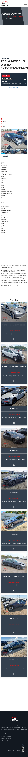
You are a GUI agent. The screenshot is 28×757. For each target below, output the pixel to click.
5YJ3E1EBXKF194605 (14, 540)
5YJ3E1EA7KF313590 (14, 456)
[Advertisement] (14, 40)
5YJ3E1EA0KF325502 (14, 498)
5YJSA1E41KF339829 (14, 414)
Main (4, 16)
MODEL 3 (21, 16)
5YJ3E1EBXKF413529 (14, 665)
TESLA (14, 16)
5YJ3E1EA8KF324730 (14, 582)
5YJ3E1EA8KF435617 (14, 331)
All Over (4, 121)
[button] (26, 130)
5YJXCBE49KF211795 (14, 372)
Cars (9, 16)
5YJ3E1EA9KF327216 (14, 624)
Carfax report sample (14, 87)
